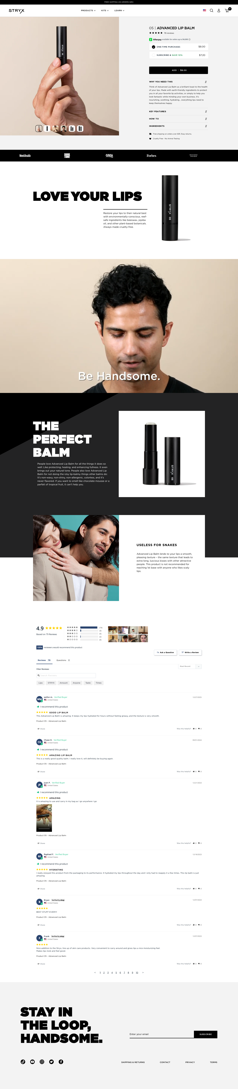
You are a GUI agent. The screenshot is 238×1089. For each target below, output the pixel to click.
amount (63, 683)
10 (137, 973)
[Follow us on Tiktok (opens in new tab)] (23, 1062)
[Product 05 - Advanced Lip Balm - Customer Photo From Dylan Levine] (123, 630)
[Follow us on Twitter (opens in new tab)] (51, 1062)
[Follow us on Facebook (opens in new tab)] (61, 1062)
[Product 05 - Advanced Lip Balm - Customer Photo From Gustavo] (143, 638)
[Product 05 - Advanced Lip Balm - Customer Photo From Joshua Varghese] (133, 638)
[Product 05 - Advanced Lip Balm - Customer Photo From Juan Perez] (113, 630)
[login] (218, 10)
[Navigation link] (59, 75)
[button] (204, 10)
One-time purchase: (169, 47)
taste (88, 683)
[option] (119, 2)
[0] (225, 10)
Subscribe (206, 1034)
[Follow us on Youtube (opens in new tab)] (32, 1062)
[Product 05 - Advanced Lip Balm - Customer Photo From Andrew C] (123, 638)
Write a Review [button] (192, 652)
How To (154, 119)
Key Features (157, 111)
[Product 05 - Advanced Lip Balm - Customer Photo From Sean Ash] (133, 630)
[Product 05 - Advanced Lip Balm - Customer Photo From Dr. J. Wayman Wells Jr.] (113, 638)
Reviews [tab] (42, 660)
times (99, 683)
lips (41, 683)
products (87, 11)
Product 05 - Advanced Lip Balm (51, 721)
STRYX (51, 683)
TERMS (213, 1062)
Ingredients (157, 126)
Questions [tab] (61, 660)
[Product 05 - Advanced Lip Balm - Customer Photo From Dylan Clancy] (143, 630)
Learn (118, 11)
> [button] (143, 973)
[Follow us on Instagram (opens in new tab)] (42, 1062)
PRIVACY (190, 1062)
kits (103, 11)
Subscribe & (170, 55)
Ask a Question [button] (167, 652)
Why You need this (161, 82)
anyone (76, 683)
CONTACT (165, 1062)
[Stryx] (16, 12)
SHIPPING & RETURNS (133, 1062)
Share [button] (42, 729)
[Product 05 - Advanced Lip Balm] (38, 128)
